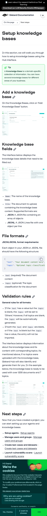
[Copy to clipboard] (41, 259)
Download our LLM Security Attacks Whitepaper (23, 8)
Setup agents (27, 433)
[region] (23, 264)
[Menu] (43, 15)
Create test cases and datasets (21, 449)
